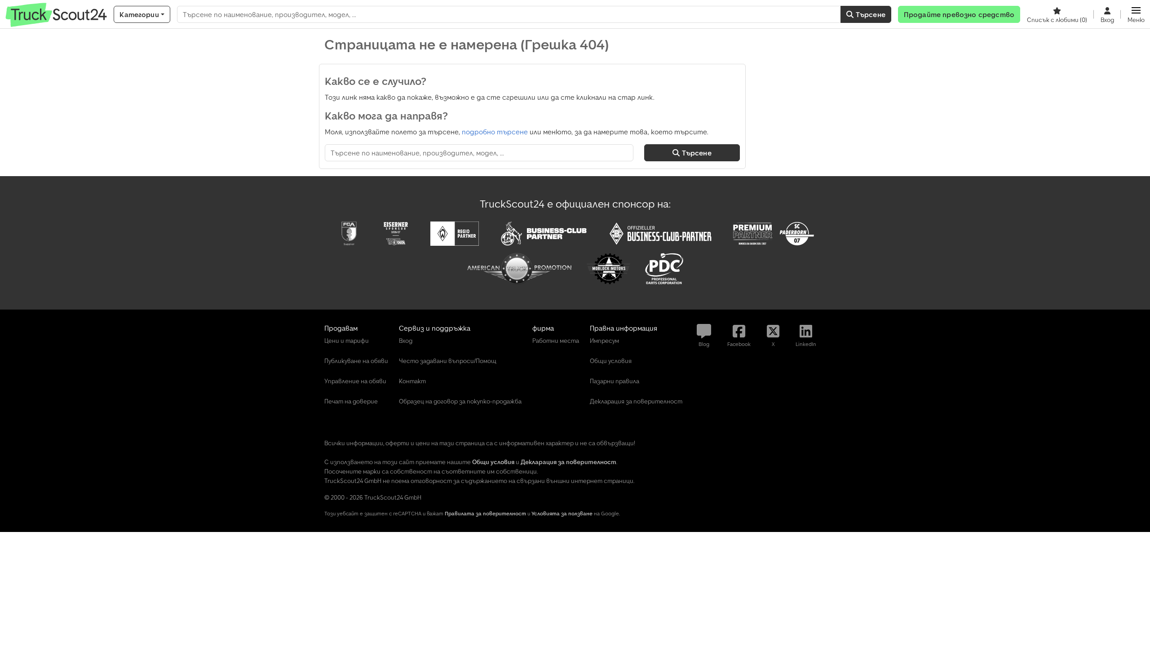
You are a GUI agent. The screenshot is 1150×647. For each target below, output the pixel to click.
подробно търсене (495, 131)
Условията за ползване (562, 513)
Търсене (869, 14)
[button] (1136, 14)
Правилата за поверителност (485, 513)
